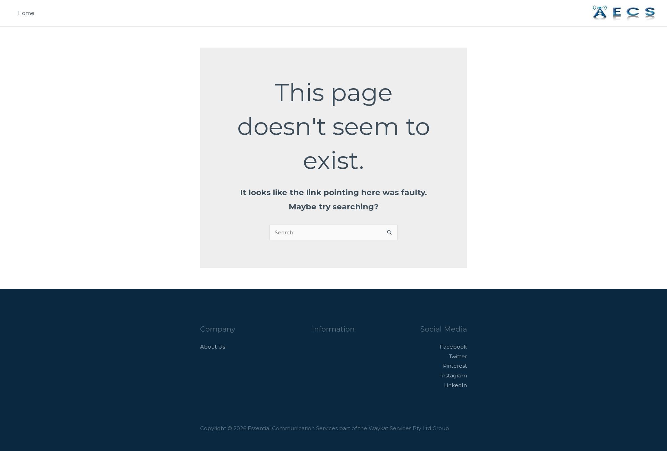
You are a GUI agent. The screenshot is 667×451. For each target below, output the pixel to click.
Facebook (453, 346)
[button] (578, 13)
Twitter (458, 356)
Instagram (453, 375)
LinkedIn (455, 385)
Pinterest (455, 365)
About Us (212, 346)
